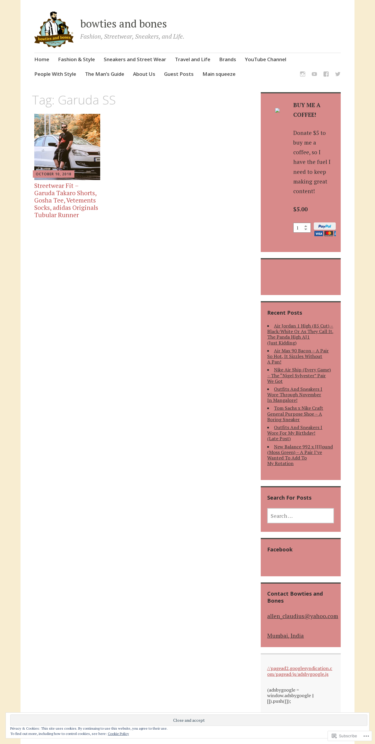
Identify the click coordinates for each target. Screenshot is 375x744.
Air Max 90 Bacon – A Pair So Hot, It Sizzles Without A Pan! (298, 356)
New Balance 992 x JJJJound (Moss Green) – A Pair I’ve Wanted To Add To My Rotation (300, 455)
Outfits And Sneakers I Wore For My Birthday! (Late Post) (294, 433)
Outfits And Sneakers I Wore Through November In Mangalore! (294, 394)
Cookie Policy (118, 733)
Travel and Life (192, 59)
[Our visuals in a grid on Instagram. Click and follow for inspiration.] (303, 75)
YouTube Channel (265, 59)
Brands (227, 59)
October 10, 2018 (53, 174)
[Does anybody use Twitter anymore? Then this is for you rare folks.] (338, 75)
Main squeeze (219, 74)
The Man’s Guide (104, 74)
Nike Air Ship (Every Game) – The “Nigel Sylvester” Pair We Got (299, 375)
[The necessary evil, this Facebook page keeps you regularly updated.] (326, 75)
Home (41, 59)
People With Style (55, 74)
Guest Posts (179, 74)
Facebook (280, 549)
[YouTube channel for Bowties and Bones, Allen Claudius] (314, 75)
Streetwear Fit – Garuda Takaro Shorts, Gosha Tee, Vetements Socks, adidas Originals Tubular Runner (66, 200)
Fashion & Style (76, 59)
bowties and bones (123, 23)
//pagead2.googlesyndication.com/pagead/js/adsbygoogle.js (299, 671)
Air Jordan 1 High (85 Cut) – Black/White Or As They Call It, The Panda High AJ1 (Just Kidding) (300, 334)
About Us (144, 74)
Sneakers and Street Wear (135, 59)
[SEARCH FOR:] (300, 515)
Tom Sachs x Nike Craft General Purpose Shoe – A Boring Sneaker (295, 413)
